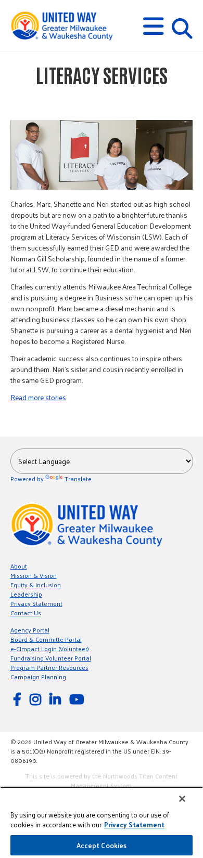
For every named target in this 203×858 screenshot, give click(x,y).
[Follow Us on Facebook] (18, 698)
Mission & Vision (33, 575)
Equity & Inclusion (35, 584)
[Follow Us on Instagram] (37, 698)
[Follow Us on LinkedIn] (56, 698)
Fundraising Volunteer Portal (50, 658)
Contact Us (25, 612)
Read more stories (38, 397)
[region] (101, 822)
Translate (78, 478)
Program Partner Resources (49, 667)
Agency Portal (29, 630)
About (18, 566)
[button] (153, 26)
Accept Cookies (102, 845)
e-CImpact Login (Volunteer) (49, 648)
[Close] (182, 799)
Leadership (26, 594)
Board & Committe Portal (46, 639)
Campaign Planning (38, 676)
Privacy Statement (36, 603)
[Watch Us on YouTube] (78, 698)
